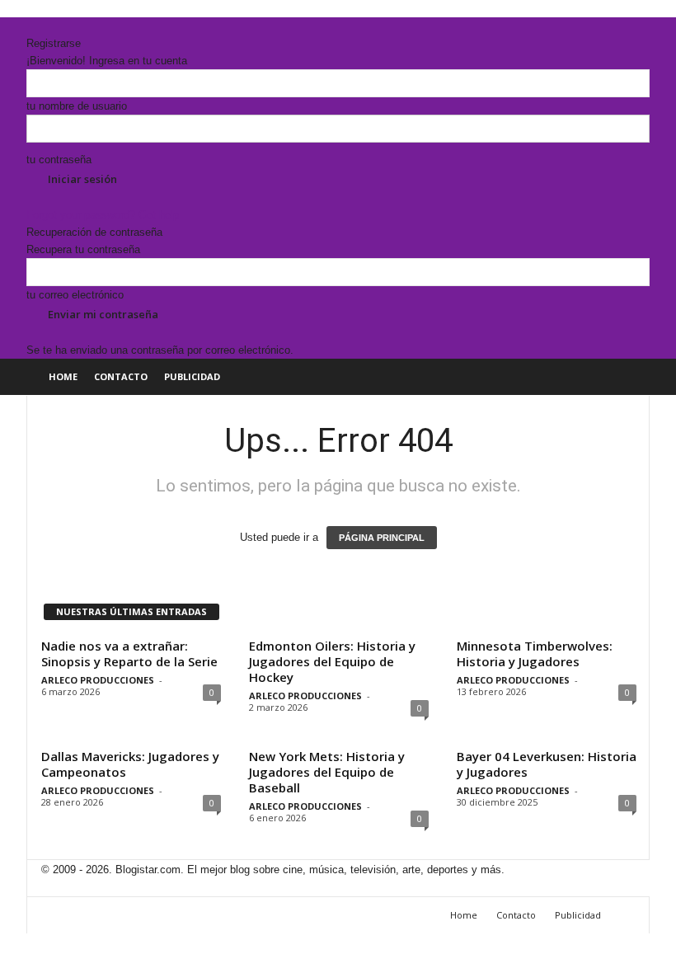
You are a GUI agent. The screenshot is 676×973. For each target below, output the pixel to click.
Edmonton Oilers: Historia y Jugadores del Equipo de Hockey (332, 661)
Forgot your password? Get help (102, 215)
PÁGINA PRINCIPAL (382, 538)
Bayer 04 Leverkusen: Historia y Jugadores (546, 764)
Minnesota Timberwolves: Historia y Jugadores (535, 653)
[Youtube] (65, 26)
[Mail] (43, 26)
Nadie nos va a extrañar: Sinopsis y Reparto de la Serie (129, 653)
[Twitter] (55, 26)
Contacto (121, 376)
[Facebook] (32, 26)
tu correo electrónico (75, 295)
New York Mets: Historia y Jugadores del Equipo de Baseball (327, 772)
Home (63, 376)
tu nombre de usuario (76, 106)
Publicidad (192, 376)
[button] (625, 377)
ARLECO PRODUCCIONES (97, 680)
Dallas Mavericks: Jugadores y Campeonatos (130, 764)
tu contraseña (59, 159)
